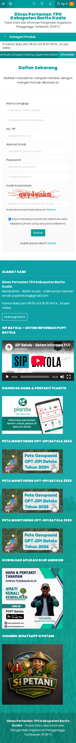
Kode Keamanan (19, 185)
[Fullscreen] (69, 377)
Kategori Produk (22, 37)
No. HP (11, 129)
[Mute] (62, 377)
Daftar (38, 233)
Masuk (52, 243)
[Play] (7, 377)
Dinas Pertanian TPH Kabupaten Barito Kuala (38, 16)
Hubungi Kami (14, 317)
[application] (38, 360)
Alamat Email (16, 144)
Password (13, 160)
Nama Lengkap (17, 103)
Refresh (51, 209)
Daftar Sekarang (38, 68)
